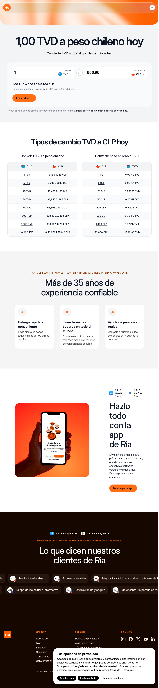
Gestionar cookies (112, 678)
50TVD (27, 199)
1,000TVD (27, 224)
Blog (38, 643)
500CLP (101, 215)
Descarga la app (123, 488)
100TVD (27, 207)
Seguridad (41, 652)
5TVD (26, 183)
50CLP (101, 199)
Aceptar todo (67, 678)
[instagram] (123, 639)
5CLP (101, 183)
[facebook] (131, 639)
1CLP (101, 174)
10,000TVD (26, 232)
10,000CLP (101, 232)
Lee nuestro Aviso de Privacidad (114, 670)
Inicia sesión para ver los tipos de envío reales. (102, 110)
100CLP (101, 207)
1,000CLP (101, 224)
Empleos (41, 647)
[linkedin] (153, 639)
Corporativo (42, 656)
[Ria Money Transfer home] (7, 7)
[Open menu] (152, 7)
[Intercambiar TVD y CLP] (79, 72)
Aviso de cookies (84, 643)
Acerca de (42, 638)
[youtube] (145, 639)
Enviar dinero (24, 98)
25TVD (27, 191)
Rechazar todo (88, 678)
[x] (138, 639)
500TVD (27, 215)
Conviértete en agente (48, 660)
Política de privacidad (87, 638)
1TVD (27, 174)
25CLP (101, 191)
